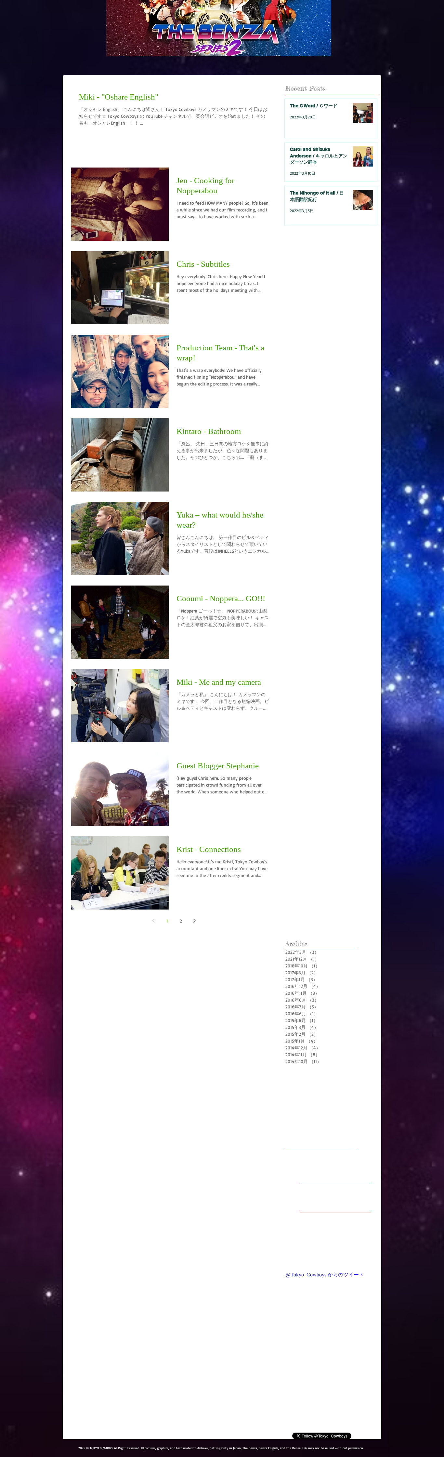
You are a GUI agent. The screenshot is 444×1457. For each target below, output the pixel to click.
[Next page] (194, 920)
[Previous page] (153, 920)
